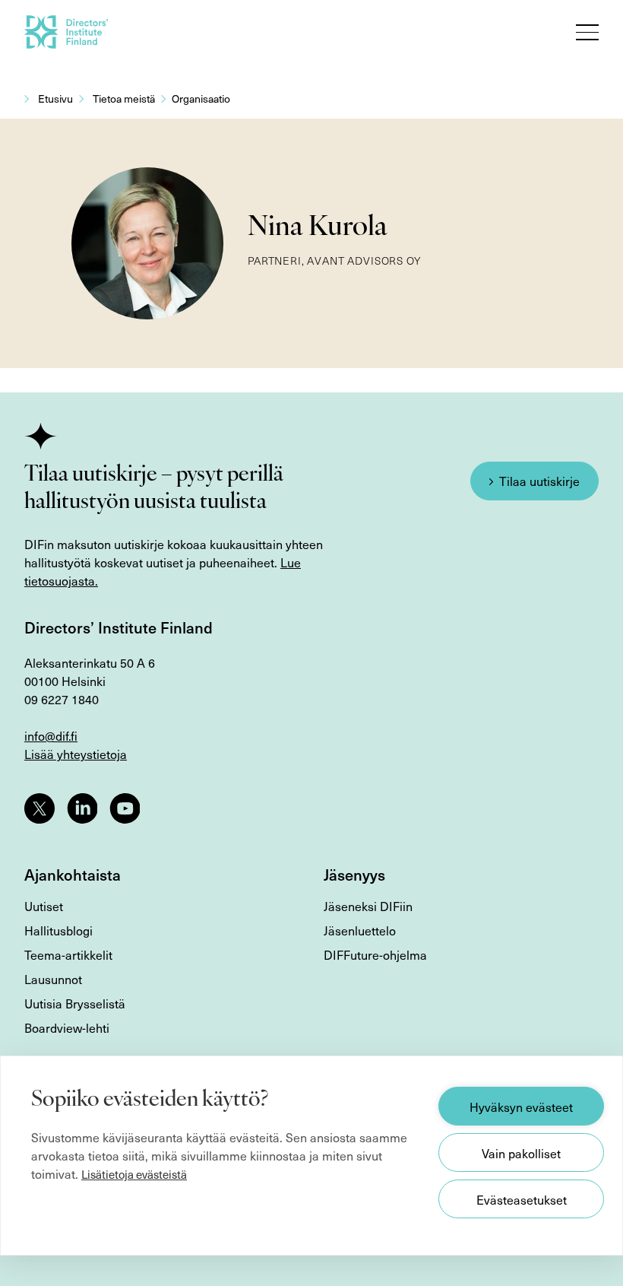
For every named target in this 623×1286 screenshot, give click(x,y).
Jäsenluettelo (360, 930)
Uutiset (43, 906)
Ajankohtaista (72, 874)
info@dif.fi (50, 735)
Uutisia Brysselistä (74, 1003)
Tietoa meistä (124, 98)
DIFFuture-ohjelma (375, 954)
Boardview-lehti (66, 1027)
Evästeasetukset (521, 1199)
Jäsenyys (354, 874)
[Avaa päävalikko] (587, 32)
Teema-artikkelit (68, 954)
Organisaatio (201, 98)
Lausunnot (53, 979)
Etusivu (55, 98)
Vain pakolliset (521, 1153)
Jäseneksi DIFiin (368, 906)
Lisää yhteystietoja (75, 754)
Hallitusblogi (58, 930)
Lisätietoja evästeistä (134, 1174)
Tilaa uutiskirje (539, 481)
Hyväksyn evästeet (521, 1106)
